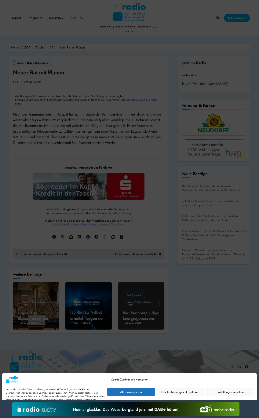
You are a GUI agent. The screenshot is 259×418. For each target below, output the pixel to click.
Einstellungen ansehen (230, 392)
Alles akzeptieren (131, 392)
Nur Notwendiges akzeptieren (180, 392)
